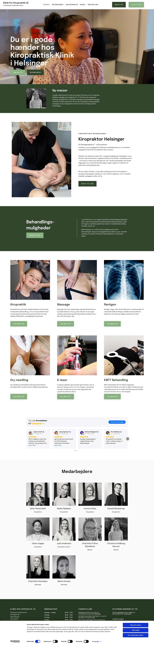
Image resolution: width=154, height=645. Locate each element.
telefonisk (97, 614)
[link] (46, 4)
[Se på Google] (30, 433)
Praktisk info (93, 4)
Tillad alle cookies (135, 625)
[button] (119, 4)
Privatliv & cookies (118, 619)
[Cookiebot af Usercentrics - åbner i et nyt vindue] (15, 641)
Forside (46, 4)
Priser (82, 4)
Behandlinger (57, 4)
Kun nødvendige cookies (135, 635)
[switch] (55, 641)
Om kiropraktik (72, 4)
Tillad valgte (135, 630)
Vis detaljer (95, 641)
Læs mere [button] (32, 445)
